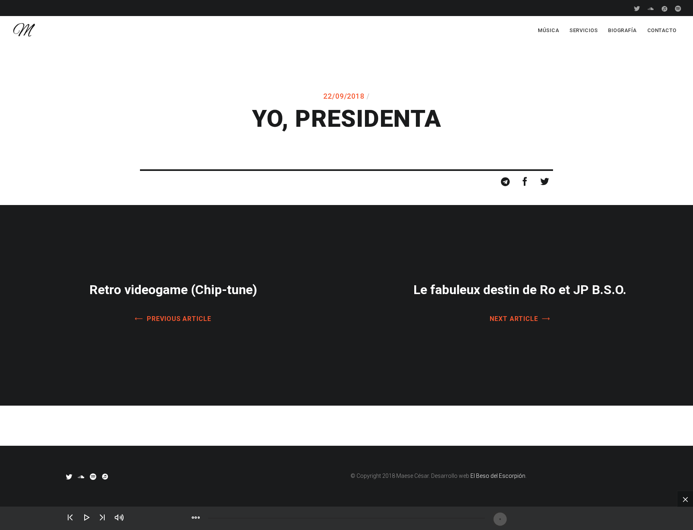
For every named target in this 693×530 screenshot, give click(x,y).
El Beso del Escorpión (497, 476)
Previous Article (179, 319)
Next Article (514, 319)
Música (548, 30)
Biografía (622, 30)
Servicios (583, 30)
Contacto (662, 30)
